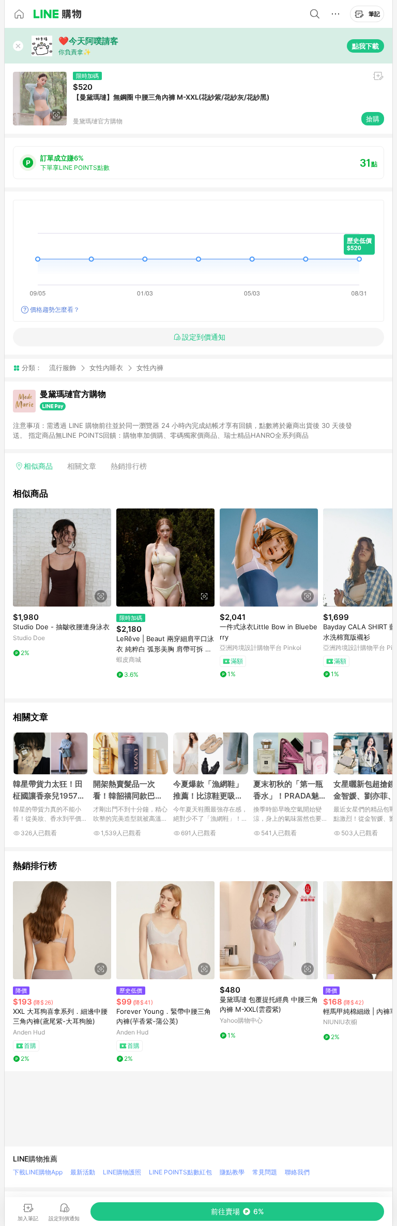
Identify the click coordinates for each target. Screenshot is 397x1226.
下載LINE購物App (38, 1172)
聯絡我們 (297, 1172)
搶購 (372, 119)
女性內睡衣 (106, 367)
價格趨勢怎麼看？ (55, 309)
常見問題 (264, 1172)
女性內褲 (149, 368)
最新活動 (82, 1172)
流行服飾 (62, 367)
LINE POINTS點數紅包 (180, 1172)
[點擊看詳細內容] (62, 557)
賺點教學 (232, 1172)
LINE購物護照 (122, 1172)
